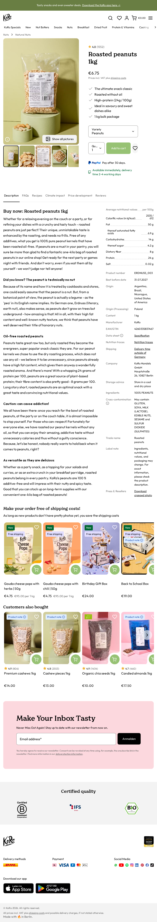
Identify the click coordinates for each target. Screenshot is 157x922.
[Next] (155, 27)
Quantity (95, 146)
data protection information (69, 754)
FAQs (25, 195)
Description (11, 195)
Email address (31, 739)
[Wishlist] (119, 18)
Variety (96, 129)
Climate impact (55, 195)
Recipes (37, 195)
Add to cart (118, 148)
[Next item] (74, 156)
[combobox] (111, 133)
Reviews (100, 195)
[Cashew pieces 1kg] (62, 650)
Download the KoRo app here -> (101, 5)
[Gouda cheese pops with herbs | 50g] (22, 560)
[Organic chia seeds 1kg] (101, 650)
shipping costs (118, 77)
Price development (80, 195)
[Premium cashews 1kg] (22, 650)
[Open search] (110, 18)
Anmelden (129, 739)
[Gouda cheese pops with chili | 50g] (62, 560)
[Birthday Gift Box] (101, 560)
